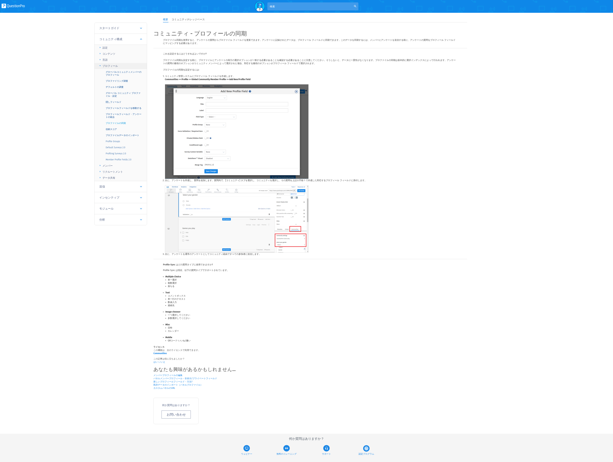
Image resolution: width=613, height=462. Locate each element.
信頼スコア (111, 129)
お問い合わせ (176, 414)
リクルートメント (110, 171)
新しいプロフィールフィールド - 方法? (172, 381)
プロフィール (108, 65)
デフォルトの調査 (115, 87)
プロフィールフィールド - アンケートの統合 (123, 115)
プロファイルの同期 (116, 123)
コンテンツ (106, 53)
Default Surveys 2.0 (115, 147)
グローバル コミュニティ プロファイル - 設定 (123, 94)
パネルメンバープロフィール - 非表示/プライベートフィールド (185, 378)
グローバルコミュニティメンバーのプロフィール (123, 73)
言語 (103, 59)
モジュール (106, 208)
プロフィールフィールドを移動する (123, 108)
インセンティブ (109, 197)
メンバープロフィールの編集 (167, 375)
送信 (102, 186)
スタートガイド (109, 28)
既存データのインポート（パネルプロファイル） (178, 385)
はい (156, 362)
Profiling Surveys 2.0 (116, 153)
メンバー (105, 165)
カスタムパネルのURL (164, 388)
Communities (160, 353)
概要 (165, 19)
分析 (102, 219)
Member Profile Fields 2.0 (118, 159)
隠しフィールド (113, 102)
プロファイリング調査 (117, 81)
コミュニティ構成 (110, 39)
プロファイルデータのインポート (122, 135)
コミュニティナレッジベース (188, 19)
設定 (103, 47)
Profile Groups (113, 141)
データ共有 (106, 177)
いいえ (162, 362)
